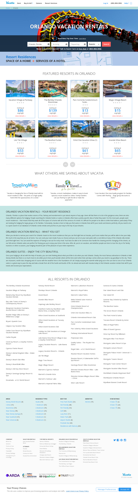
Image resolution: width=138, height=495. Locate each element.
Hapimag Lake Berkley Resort (49, 304)
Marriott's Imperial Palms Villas (49, 383)
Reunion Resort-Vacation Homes (83, 354)
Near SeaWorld (11, 417)
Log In (105, 3)
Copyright (9, 451)
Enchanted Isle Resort (89, 455)
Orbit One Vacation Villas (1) (81, 313)
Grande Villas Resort (46, 299)
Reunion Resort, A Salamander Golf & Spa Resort (84, 359)
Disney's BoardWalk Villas (15, 364)
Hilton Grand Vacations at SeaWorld (51, 315)
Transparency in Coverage (10, 456)
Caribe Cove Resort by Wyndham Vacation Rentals (18, 331)
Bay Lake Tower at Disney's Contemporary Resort (16, 302)
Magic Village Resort (45, 365)
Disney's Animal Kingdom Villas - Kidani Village (20, 354)
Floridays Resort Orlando (47, 290)
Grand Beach (43, 295)
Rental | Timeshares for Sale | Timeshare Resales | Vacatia (126, 474)
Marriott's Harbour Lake (47, 379)
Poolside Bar (64, 423)
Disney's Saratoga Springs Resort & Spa (19, 374)
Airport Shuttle (65, 420)
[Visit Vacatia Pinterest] (121, 440)
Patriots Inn (62, 453)
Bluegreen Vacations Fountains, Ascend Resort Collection (17, 309)
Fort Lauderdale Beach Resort (91, 452)
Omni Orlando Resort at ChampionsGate (80, 307)
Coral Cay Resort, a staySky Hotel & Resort (19, 343)
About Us (8, 441)
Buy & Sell (28, 3)
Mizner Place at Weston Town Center (94, 450)
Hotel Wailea (43, 448)
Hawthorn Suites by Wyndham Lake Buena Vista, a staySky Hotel (51, 310)
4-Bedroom (40, 414)
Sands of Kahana (44, 441)
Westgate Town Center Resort (115, 364)
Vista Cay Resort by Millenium (114, 334)
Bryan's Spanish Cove (14, 321)
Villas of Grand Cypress (112, 329)
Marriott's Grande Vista (47, 374)
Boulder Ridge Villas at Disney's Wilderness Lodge (17, 316)
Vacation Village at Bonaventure (92, 448)
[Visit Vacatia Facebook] (118, 440)
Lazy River (63, 414)
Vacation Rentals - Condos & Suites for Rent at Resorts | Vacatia (10, 2)
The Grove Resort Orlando (113, 311)
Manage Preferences (107, 489)
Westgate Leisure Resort (112, 348)
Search (106, 44)
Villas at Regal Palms (111, 325)
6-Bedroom (40, 420)
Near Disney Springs (13, 414)
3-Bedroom (40, 411)
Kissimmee (10, 408)
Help (126, 3)
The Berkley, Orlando (65, 444)
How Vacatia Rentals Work (28, 442)
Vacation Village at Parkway (16, 290)
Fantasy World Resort (46, 286)
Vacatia (25, 448)
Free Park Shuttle (66, 402)
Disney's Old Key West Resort (17, 369)
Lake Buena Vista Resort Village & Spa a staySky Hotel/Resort (52, 339)
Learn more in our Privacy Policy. (77, 491)
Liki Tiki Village (43, 356)
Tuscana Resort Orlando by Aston (116, 320)
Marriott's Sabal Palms (79, 295)
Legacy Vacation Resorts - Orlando (51, 351)
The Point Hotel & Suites (112, 315)
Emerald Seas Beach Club (90, 462)
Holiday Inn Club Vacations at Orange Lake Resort (52, 332)
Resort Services (51, 3)
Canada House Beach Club (90, 457)
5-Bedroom (40, 417)
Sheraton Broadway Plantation (45, 451)
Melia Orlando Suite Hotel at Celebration (81, 300)
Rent (19, 3)
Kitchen (87, 402)
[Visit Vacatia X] (114, 440)
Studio (38, 402)
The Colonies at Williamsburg (67, 451)
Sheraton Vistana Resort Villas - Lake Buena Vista (84, 370)
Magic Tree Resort (45, 360)
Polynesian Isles (77, 338)
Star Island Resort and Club (113, 290)
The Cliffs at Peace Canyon (66, 466)
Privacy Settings (10, 453)
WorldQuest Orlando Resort (113, 378)
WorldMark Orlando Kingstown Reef (116, 373)
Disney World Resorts (13, 402)
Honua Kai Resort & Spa (46, 446)
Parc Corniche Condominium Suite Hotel (83, 323)
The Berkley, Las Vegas (65, 464)
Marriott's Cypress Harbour (48, 370)
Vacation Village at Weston (90, 445)
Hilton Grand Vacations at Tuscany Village (51, 321)
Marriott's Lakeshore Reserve (82, 286)
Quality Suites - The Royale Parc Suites (83, 343)
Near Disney (10, 411)
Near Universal (11, 420)
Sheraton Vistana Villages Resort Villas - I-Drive (85, 377)
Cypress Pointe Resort (14, 348)
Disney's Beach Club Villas (15, 360)
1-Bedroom (40, 405)
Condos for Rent (27, 453)
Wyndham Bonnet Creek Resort (115, 382)
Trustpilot (66, 475)
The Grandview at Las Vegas (67, 461)
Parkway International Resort (82, 333)
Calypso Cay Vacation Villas (16, 326)
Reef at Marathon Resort (90, 459)
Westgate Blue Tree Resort (113, 339)
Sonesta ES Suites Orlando (113, 286)
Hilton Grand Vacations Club (48, 327)
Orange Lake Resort (45, 455)
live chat (83, 49)
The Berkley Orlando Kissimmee (18, 286)
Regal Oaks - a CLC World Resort (83, 349)
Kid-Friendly (64, 405)
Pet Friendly (64, 408)
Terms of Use (10, 446)
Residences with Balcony (69, 426)
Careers (8, 444)
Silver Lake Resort (77, 383)
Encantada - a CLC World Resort (18, 380)
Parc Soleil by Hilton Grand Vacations (84, 329)
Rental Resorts (27, 451)
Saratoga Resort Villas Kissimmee (83, 365)
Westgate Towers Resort (113, 359)
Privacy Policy (10, 448)
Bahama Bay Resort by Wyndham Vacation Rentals (18, 296)
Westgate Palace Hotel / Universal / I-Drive (117, 353)
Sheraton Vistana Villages (47, 457)
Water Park (64, 417)
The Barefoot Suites (110, 306)
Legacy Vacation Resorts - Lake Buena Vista (52, 345)
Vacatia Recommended (29, 456)
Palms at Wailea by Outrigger (48, 444)
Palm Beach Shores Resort (90, 443)
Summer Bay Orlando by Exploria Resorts (115, 300)
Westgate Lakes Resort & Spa (114, 343)
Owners (39, 3)
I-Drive (8, 405)
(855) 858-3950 (116, 3)
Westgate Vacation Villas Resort (115, 368)
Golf (61, 411)
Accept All (124, 489)
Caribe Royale (11, 337)
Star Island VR (108, 295)
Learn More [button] (82, 39)
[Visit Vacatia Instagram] (125, 440)
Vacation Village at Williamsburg (68, 456)
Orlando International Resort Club (83, 317)
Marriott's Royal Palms (79, 290)
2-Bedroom (40, 408)
